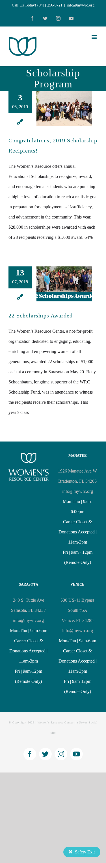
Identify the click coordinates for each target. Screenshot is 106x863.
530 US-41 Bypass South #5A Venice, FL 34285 (77, 610)
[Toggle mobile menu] (95, 37)
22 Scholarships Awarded (40, 315)
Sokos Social (88, 722)
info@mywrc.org (80, 5)
